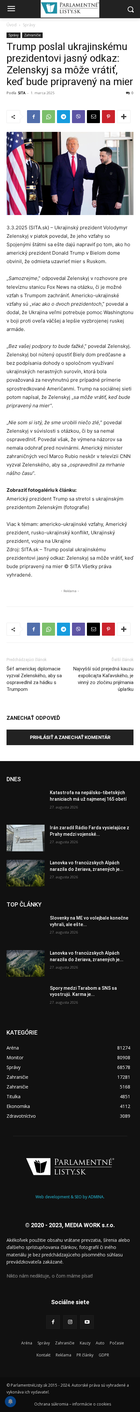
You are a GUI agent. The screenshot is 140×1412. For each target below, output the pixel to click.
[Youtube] (87, 1322)
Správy (29, 25)
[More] (124, 116)
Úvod (12, 25)
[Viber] (78, 116)
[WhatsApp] (48, 116)
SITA (21, 92)
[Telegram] (63, 116)
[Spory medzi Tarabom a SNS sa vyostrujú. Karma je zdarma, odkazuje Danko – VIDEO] (26, 998)
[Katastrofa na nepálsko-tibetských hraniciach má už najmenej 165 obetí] (26, 803)
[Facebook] (33, 116)
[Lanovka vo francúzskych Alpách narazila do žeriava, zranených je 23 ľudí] (26, 873)
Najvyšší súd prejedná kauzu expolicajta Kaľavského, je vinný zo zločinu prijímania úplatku (103, 679)
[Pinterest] (108, 116)
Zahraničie (32, 35)
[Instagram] (70, 1322)
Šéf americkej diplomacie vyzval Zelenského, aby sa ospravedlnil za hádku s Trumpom (34, 679)
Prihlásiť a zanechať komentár (70, 737)
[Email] (93, 116)
